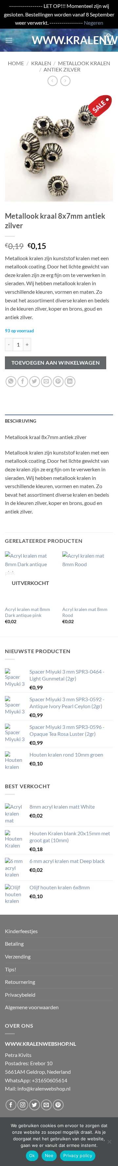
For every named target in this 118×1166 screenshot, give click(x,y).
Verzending (17, 956)
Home (16, 63)
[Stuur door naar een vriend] (46, 381)
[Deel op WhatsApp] (11, 381)
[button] (9, 40)
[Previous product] (65, 81)
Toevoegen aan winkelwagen (55, 363)
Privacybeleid (20, 994)
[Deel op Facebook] (22, 381)
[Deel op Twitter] (34, 381)
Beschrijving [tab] (20, 421)
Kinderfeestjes (21, 931)
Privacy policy (77, 1155)
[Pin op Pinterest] (58, 381)
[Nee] (109, 1143)
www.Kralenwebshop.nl (59, 40)
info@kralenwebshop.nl (43, 1088)
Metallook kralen (84, 63)
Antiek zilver (62, 69)
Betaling (14, 943)
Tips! (10, 969)
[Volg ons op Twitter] (34, 1104)
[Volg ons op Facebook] (11, 1104)
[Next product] (53, 81)
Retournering (20, 982)
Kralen (41, 63)
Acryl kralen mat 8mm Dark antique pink (27, 612)
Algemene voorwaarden (32, 1007)
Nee (49, 1155)
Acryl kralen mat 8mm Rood (85, 612)
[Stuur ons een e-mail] (46, 1104)
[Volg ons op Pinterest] (58, 1104)
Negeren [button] (93, 22)
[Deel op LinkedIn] (70, 381)
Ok (32, 1155)
